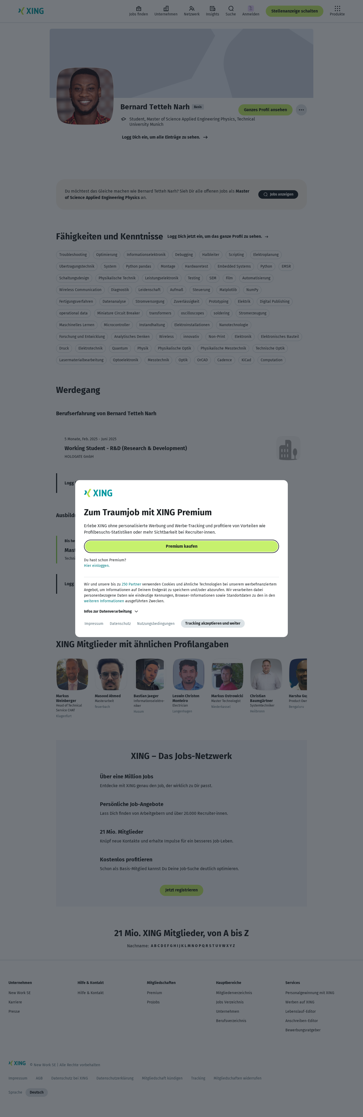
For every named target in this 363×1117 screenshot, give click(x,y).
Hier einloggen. (96, 565)
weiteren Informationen (104, 601)
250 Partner (131, 584)
